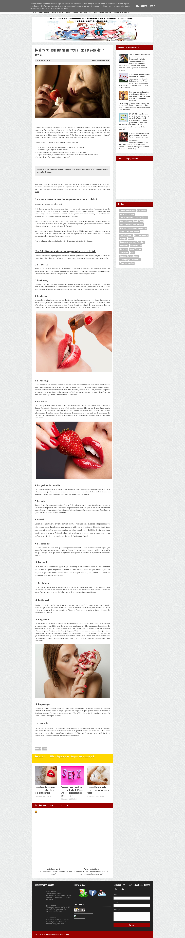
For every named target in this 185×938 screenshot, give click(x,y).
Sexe (45, 749)
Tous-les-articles (127, 263)
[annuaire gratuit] (79, 918)
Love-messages (141, 235)
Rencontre (124, 246)
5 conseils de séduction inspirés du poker (139, 75)
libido (37, 192)
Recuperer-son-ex (127, 242)
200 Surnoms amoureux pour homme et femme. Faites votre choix (139, 57)
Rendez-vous (136, 246)
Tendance (136, 260)
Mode (130, 239)
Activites (123, 214)
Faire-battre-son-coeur (129, 232)
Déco (145, 218)
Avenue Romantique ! (61, 934)
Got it (152, 6)
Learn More (141, 6)
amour (38, 749)
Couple (138, 218)
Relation (140, 242)
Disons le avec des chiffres (131, 221)
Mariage (123, 239)
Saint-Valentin (135, 249)
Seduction (124, 253)
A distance (141, 211)
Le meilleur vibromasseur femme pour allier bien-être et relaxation (45, 790)
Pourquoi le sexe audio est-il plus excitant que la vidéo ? (98, 790)
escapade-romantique (137, 228)
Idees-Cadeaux (126, 235)
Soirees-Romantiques (129, 256)
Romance (124, 249)
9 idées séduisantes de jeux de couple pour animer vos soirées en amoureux (139, 136)
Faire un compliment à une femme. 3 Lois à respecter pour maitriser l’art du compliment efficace (139, 96)
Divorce (123, 228)
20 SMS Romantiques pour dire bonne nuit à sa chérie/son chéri (139, 116)
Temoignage (125, 260)
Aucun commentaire (100, 60)
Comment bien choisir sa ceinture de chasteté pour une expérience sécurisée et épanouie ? (72, 791)
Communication (126, 218)
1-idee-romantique (127, 211)
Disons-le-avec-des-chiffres (131, 225)
